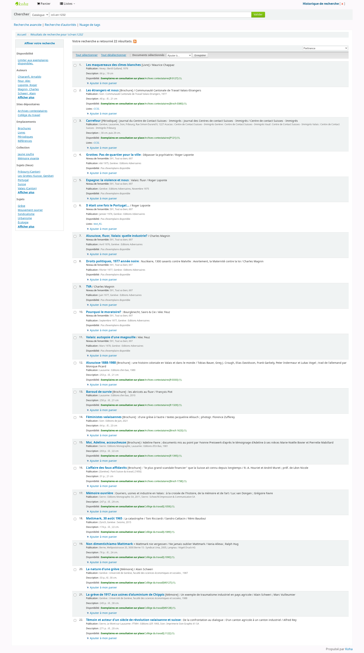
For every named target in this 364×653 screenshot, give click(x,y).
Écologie (23, 223)
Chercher (21, 14)
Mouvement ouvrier (30, 210)
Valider (258, 15)
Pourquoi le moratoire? (103, 312)
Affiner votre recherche (39, 43)
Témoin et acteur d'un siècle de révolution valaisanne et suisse (133, 620)
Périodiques (25, 137)
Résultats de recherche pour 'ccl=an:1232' (57, 35)
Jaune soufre (26, 154)
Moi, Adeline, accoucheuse (106, 442)
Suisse (22, 184)
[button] (43, 4)
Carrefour (93, 121)
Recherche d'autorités (60, 25)
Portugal (23, 180)
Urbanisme (25, 218)
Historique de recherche (321, 4)
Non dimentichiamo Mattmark (109, 544)
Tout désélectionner (113, 55)
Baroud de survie (99, 392)
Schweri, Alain (27, 94)
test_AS (98, 224)
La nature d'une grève (102, 569)
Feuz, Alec (24, 81)
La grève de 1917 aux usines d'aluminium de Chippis (125, 594)
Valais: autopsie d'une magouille (111, 337)
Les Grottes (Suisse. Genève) (35, 176)
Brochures (24, 128)
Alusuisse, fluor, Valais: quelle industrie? (116, 236)
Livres (21, 133)
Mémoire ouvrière (99, 493)
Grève (21, 206)
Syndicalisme (26, 214)
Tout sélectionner (87, 55)
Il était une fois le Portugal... (107, 205)
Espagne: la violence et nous (107, 180)
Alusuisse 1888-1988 (101, 362)
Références (25, 141)
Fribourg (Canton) (29, 172)
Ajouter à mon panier (103, 83)
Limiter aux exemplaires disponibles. (33, 62)
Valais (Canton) (27, 189)
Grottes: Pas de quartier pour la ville (113, 155)
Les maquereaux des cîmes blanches (113, 65)
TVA (89, 286)
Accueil (21, 35)
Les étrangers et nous (102, 90)
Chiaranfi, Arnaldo (29, 77)
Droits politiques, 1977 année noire (112, 261)
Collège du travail (29, 115)
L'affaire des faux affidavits (106, 468)
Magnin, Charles (28, 89)
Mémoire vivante (28, 158)
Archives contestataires (24, 4)
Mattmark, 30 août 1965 (104, 518)
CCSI (96, 109)
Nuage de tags (89, 25)
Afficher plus (26, 98)
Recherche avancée (28, 25)
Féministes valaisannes (104, 417)
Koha (349, 649)
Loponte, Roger (27, 85)
